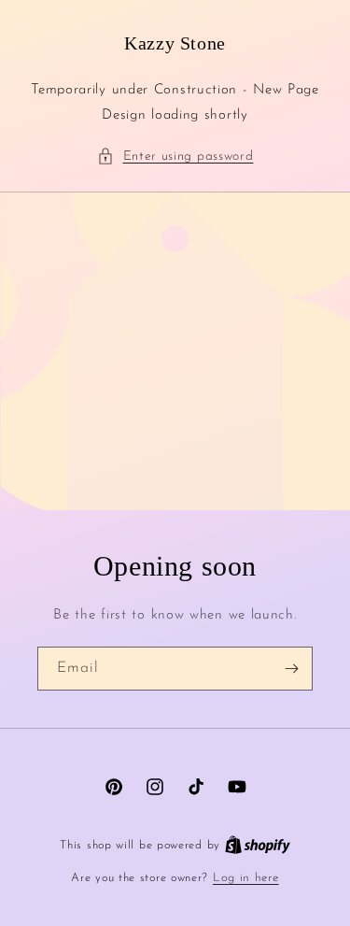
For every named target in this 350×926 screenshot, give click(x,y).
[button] (175, 156)
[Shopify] (257, 845)
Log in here (246, 878)
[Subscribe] (291, 669)
